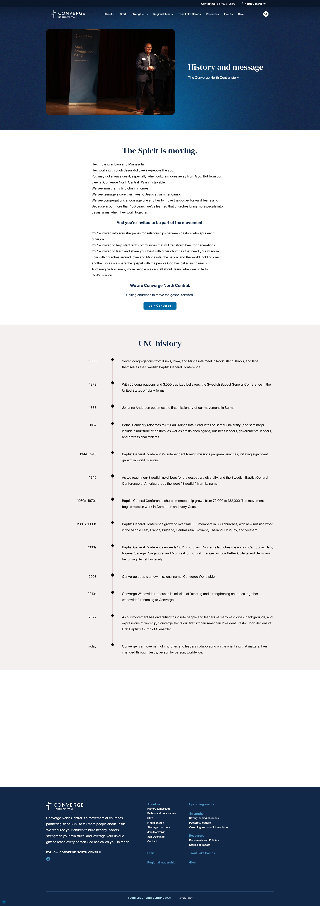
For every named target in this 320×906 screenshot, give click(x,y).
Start (123, 14)
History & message (158, 808)
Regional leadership (161, 862)
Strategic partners (158, 827)
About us (153, 804)
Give (241, 14)
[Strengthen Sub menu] (147, 14)
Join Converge (160, 305)
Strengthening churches (204, 818)
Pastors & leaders (200, 822)
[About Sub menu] (114, 14)
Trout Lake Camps (189, 14)
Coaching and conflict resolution (209, 827)
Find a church (155, 822)
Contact (152, 841)
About (108, 14)
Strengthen (138, 14)
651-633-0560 (226, 3)
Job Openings (155, 836)
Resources (212, 14)
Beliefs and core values (161, 813)
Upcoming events (201, 804)
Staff (150, 818)
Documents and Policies (204, 840)
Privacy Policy (185, 898)
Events (228, 14)
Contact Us (208, 3)
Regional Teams (163, 14)
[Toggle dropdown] (242, 3)
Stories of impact (199, 844)
